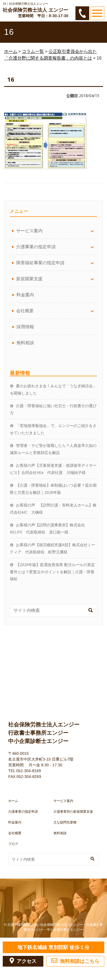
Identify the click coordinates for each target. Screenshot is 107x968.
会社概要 (14, 833)
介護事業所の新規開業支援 (73, 812)
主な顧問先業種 (65, 822)
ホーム (13, 801)
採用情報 (25, 327)
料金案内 (25, 295)
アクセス (26, 961)
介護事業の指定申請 (23, 812)
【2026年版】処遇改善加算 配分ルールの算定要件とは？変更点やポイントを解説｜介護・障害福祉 (52, 571)
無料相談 (25, 343)
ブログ (13, 844)
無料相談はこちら (80, 961)
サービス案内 (63, 801)
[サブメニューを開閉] (92, 231)
